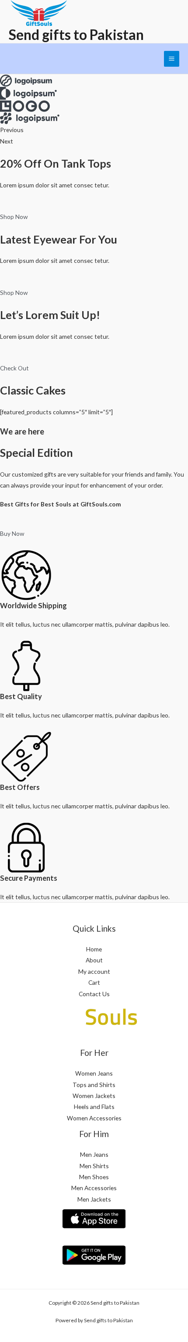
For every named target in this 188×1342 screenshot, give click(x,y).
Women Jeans (94, 1073)
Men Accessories (94, 1187)
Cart (94, 982)
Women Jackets (94, 1095)
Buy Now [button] (12, 533)
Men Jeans (94, 1154)
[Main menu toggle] (172, 59)
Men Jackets (94, 1199)
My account (94, 971)
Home (94, 949)
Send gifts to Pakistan (76, 34)
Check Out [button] (14, 368)
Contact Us (94, 994)
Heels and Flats (94, 1106)
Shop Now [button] (14, 216)
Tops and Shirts (94, 1084)
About (94, 960)
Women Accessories (94, 1118)
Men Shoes (94, 1177)
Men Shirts (94, 1166)
